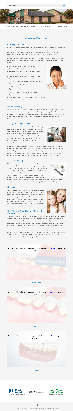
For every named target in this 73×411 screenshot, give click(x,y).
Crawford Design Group (52, 408)
